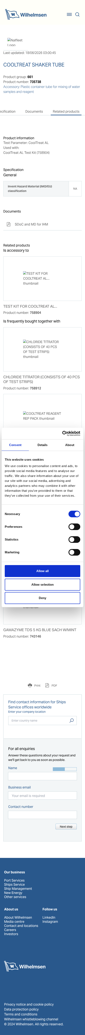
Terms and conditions (20, 1014)
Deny (42, 598)
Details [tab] (43, 445)
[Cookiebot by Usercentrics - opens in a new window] (62, 433)
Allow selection (42, 584)
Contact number (20, 807)
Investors (11, 934)
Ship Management (18, 889)
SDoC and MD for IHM (27, 224)
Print (37, 685)
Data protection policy (21, 1009)
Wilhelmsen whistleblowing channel (31, 1019)
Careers (10, 930)
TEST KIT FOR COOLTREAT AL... (30, 306)
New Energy (13, 893)
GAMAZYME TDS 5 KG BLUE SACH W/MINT (39, 630)
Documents (34, 111)
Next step (66, 826)
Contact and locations (21, 926)
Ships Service (14, 885)
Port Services (14, 880)
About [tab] (69, 445)
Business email (19, 787)
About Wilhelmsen (18, 918)
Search (72, 720)
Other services (15, 897)
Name (12, 768)
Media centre (14, 922)
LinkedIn (48, 918)
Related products (66, 111)
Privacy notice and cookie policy (29, 1004)
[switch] (74, 526)
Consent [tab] (15, 445)
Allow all (42, 571)
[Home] (25, 14)
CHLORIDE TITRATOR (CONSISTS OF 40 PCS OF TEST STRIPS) (41, 379)
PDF (54, 685)
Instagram (50, 922)
